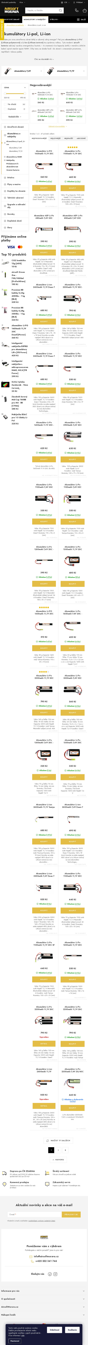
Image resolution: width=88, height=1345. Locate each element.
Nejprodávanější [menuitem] (39, 138)
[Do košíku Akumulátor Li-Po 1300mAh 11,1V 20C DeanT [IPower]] (73, 584)
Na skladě (16, 104)
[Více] (81, 19)
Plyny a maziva (14, 184)
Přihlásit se (71, 1214)
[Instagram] (55, 1274)
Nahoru (59, 1160)
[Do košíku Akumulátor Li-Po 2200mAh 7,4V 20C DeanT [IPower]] (73, 713)
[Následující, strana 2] (58, 1150)
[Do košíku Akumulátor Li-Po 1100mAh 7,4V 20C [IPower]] (73, 522)
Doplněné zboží (14, 221)
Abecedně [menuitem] (81, 138)
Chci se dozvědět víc (43, 59)
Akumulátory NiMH (14, 157)
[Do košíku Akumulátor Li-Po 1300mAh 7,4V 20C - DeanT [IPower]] (44, 777)
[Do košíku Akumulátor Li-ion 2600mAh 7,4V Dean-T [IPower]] (73, 841)
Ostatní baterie (12, 170)
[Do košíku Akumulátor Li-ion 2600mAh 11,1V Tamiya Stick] (44, 841)
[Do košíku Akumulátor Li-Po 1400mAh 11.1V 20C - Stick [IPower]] (44, 459)
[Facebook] (50, 1274)
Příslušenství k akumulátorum (12, 165)
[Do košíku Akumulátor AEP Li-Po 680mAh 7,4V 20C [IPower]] (44, 252)
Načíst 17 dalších (60, 1140)
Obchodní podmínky (8, 2)
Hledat (60, 10)
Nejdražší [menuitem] (68, 138)
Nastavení (14, 1341)
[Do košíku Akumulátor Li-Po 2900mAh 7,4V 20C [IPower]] (73, 459)
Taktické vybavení (15, 197)
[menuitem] (11, 19)
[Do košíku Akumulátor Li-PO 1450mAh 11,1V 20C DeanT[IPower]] (44, 188)
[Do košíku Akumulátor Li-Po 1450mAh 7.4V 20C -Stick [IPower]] (73, 648)
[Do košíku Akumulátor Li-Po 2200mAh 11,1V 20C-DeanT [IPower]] (73, 322)
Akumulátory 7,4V (15, 148)
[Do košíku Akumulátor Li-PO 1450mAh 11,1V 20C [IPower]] (44, 648)
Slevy (9, 227)
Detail (44, 1044)
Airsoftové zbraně (15, 127)
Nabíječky (10, 160)
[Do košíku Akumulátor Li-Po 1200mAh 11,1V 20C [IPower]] (73, 979)
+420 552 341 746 (77, 10)
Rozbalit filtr (14, 116)
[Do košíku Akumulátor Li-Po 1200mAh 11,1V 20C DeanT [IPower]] (73, 390)
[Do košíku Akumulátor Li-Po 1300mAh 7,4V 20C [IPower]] (73, 777)
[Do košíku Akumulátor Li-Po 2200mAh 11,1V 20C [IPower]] (44, 712)
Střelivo (10, 177)
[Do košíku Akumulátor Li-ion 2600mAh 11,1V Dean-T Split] (44, 322)
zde (22, 1335)
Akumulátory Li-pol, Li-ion (15, 142)
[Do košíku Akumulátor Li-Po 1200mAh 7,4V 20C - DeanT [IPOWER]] (44, 584)
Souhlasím (72, 1330)
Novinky (11, 214)
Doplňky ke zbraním (16, 191)
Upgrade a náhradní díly (16, 206)
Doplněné (16, 109)
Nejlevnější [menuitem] (56, 138)
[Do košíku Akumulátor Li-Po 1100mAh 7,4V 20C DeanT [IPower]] (44, 522)
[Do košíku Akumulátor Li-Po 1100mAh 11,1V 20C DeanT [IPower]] (73, 188)
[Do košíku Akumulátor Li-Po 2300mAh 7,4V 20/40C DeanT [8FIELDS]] (73, 1108)
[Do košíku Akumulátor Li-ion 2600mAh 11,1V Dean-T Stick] (44, 390)
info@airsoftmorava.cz (46, 1256)
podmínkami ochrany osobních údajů (42, 1221)
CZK (66, 2)
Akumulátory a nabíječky (13, 135)
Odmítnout (54, 1330)
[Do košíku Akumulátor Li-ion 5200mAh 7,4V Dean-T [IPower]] (44, 910)
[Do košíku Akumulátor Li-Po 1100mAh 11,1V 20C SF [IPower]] (44, 979)
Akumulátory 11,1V (15, 151)
